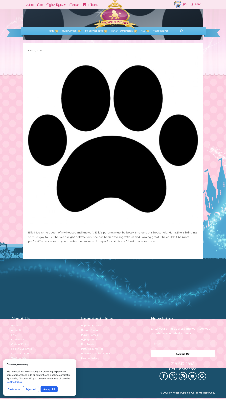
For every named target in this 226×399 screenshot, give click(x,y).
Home (51, 31)
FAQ (143, 31)
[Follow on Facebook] (163, 376)
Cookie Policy (14, 381)
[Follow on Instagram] (183, 376)
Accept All (49, 389)
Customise (14, 389)
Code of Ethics (19, 344)
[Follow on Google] (202, 376)
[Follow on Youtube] (192, 376)
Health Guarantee (122, 31)
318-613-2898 (183, 364)
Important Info (94, 31)
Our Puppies (69, 31)
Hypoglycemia (89, 339)
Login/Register (56, 5)
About (30, 5)
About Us (16, 330)
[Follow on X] (173, 376)
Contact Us (17, 339)
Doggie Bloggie (90, 330)
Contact (74, 5)
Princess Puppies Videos (95, 353)
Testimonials (160, 31)
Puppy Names (89, 334)
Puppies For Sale (91, 325)
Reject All (31, 389)
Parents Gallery (90, 358)
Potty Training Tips (92, 348)
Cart (40, 5)
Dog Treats (87, 344)
